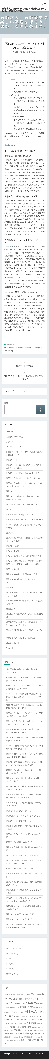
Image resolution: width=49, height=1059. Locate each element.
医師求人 (10, 533)
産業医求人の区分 (13, 868)
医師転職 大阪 (14, 1027)
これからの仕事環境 (14, 436)
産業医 (6, 1034)
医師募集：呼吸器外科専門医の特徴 (20, 826)
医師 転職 (18, 999)
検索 (6, 403)
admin (34, 52)
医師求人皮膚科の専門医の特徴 (19, 847)
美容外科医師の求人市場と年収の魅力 (21, 638)
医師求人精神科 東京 (20, 1023)
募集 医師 (16, 995)
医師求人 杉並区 (21, 1016)
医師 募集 (36, 994)
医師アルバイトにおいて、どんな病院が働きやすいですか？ (24, 376)
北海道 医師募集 (26, 994)
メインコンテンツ (13, 446)
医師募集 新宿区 (38, 1007)
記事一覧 (10, 648)
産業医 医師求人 (16, 1034)
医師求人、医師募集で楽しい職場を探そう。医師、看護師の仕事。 (24, 9)
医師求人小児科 (12, 551)
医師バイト (10, 491)
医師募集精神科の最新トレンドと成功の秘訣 (24, 519)
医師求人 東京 (30, 1016)
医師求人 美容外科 (31, 1020)
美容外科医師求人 (13, 643)
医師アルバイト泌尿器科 (16, 855)
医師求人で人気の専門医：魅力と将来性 (22, 778)
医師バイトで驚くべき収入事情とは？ (21, 504)
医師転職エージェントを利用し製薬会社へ (23, 906)
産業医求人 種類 (15, 1040)
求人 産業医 (40, 1030)
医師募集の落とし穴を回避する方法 (20, 514)
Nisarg (44, 1054)
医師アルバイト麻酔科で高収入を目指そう (23, 473)
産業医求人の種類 (13, 842)
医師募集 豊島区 (19, 1012)
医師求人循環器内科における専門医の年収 (23, 556)
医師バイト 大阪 (20, 1003)
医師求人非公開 (12, 811)
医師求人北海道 (12, 546)
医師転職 (11, 67)
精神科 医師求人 (26, 1040)
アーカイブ (10, 431)
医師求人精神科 (12, 569)
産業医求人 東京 (33, 1037)
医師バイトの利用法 (14, 914)
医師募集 (10, 509)
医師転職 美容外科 (37, 1027)
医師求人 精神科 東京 (16, 1019)
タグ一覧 (10, 441)
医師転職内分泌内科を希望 (17, 816)
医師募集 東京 (8, 1012)
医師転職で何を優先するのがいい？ (20, 890)
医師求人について (13, 919)
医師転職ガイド (10, 145)
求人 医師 (33, 1030)
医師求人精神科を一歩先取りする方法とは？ (24, 574)
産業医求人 (10, 609)
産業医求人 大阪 (11, 1037)
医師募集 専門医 (26, 1007)
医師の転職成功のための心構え (19, 834)
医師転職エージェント (22, 1030)
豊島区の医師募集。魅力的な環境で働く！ (23, 669)
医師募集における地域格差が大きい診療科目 (24, 882)
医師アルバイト (12, 460)
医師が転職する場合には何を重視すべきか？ (24, 478)
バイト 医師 (8, 994)
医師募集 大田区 (15, 1007)
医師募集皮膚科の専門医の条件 (19, 873)
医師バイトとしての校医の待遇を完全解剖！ (24, 802)
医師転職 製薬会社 (24, 347)
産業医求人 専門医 (22, 1037)
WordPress (30, 1054)
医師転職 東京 (25, 1027)
